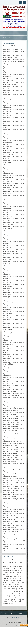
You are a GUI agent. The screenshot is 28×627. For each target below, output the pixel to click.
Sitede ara (20, 2)
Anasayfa (4, 33)
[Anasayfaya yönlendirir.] (13, 14)
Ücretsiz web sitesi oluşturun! (12, 625)
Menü (24, 2)
